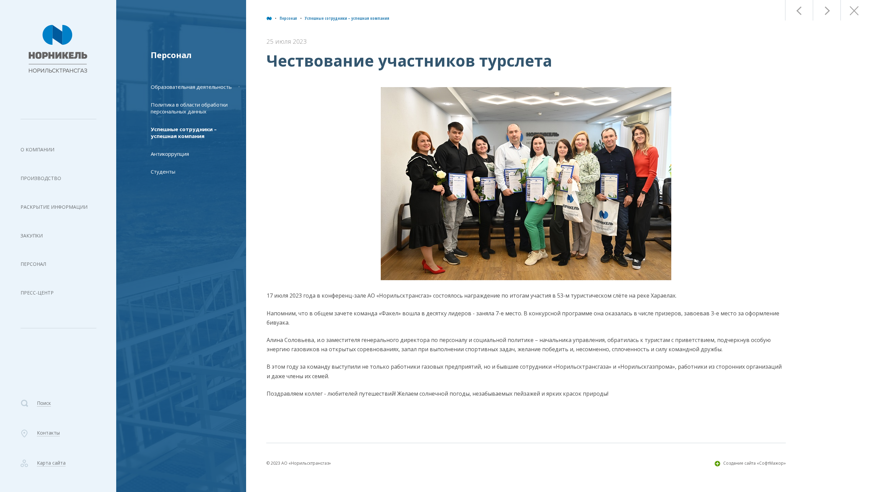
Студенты (163, 171)
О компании (37, 149)
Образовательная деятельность (191, 86)
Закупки (32, 235)
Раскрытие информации (54, 207)
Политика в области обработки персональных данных (189, 108)
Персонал (33, 264)
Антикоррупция (170, 153)
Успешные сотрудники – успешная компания (347, 18)
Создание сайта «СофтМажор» (754, 463)
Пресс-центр (37, 292)
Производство (41, 178)
